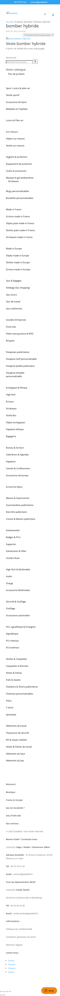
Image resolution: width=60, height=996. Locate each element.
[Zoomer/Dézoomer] (1, 991)
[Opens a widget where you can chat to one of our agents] (49, 991)
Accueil (9, 21)
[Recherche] (35, 61)
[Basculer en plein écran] (4, 991)
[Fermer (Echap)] (10, 991)
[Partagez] (7, 991)
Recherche (11, 57)
